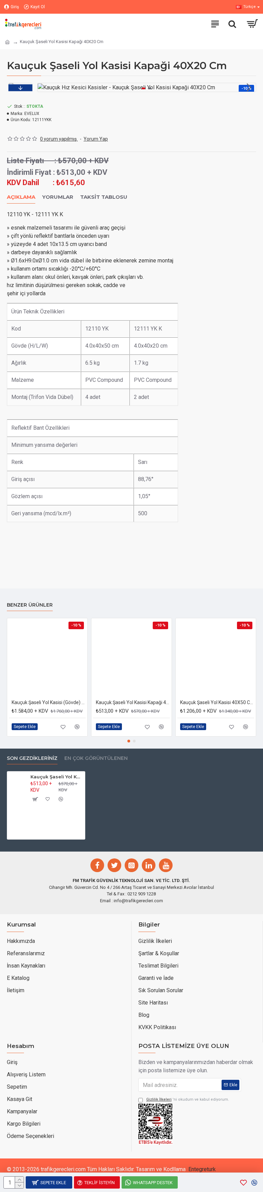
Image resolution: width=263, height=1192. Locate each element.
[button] (44, 87)
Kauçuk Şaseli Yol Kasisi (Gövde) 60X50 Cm (49, 702)
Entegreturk (202, 1169)
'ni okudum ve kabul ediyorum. (187, 1099)
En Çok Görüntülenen (96, 758)
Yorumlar (57, 197)
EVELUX (31, 113)
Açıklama (21, 197)
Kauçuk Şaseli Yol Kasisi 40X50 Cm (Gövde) (217, 702)
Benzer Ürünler (30, 605)
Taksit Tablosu (103, 197)
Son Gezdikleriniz (32, 758)
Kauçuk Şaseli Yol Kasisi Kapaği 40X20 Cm (133, 702)
